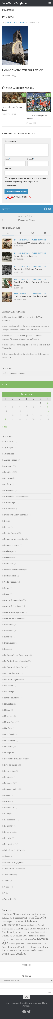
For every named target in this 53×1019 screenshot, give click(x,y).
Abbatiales (7, 914)
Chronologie (9, 502)
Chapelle (40, 917)
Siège (6, 856)
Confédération (10, 924)
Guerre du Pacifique (12, 606)
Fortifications (10, 575)
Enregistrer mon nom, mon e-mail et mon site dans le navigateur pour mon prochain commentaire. (26, 181)
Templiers (8, 874)
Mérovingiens (14, 943)
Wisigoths (8, 899)
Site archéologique (12, 862)
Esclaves (8, 557)
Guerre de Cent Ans (12, 935)
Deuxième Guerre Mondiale (16, 514)
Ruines (5, 950)
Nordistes (31, 944)
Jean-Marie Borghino (14, 3)
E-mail (30, 159)
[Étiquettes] (45, 233)
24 (6, 419)
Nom (7, 159)
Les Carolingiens (11, 673)
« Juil (4, 426)
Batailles (26, 240)
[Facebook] (45, 209)
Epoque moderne (11, 545)
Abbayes (17, 914)
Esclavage (8, 551)
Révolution (9, 844)
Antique (36, 914)
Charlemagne (7, 922)
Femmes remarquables (14, 569)
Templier (40, 950)
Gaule (6, 588)
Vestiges (20, 954)
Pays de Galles (10, 764)
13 (49, 95)
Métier (7, 710)
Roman (47, 944)
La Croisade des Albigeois (15, 661)
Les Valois (8, 685)
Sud (20, 950)
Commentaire (11, 141)
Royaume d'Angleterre (18, 946)
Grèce (6, 594)
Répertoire (9, 832)
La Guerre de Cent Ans (14, 667)
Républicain (13, 950)
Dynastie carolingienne (28, 925)
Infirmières (9, 642)
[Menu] (50, 3)
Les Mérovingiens (12, 679)
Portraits (8, 783)
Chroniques (9, 490)
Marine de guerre (11, 697)
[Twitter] (49, 209)
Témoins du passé (12, 868)
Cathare (7, 484)
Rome (4, 947)
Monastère (31, 939)
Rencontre (9, 825)
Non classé (9, 734)
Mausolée (8, 703)
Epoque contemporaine (14, 539)
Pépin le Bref (10, 771)
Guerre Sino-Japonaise (14, 612)
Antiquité (8, 466)
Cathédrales (28, 917)
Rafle (6, 813)
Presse (7, 795)
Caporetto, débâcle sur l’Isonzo (28, 269)
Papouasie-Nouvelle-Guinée (16, 758)
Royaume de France (40, 946)
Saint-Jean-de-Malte (13, 850)
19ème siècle (9, 453)
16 (47, 411)
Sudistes (26, 950)
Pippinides (8, 777)
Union (5, 953)
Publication (9, 807)
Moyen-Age (9, 722)
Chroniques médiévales (14, 496)
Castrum (8, 478)
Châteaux (31, 921)
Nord (23, 943)
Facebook (26, 965)
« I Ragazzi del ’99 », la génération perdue (32, 243)
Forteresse (23, 932)
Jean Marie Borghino (15, 22)
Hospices (8, 636)
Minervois (8, 716)
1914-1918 (17, 240)
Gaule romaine (41, 932)
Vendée (12, 954)
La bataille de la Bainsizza (25, 256)
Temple (33, 950)
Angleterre (26, 914)
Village (7, 886)
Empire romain (37, 928)
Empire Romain (11, 533)
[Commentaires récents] (32, 233)
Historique (9, 624)
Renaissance (9, 819)
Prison (7, 801)
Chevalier (19, 921)
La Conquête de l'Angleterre (16, 655)
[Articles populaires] (20, 233)
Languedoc (5, 940)
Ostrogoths (9, 752)
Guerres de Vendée (12, 618)
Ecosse (7, 520)
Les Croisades (17, 939)
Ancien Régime (10, 459)
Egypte (7, 527)
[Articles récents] (8, 233)
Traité (7, 880)
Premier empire (11, 789)
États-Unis (9, 563)
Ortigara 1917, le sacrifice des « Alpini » (31, 296)
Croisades (8, 508)
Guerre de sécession (13, 600)
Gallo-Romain (10, 581)
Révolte (7, 838)
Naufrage (8, 728)
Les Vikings (9, 691)
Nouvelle (42, 240)
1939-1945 (8, 447)
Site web (8, 168)
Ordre (37, 944)
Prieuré (42, 944)
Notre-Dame (9, 740)
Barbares (19, 917)
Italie (34, 240)
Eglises (18, 928)
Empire (26, 929)
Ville (6, 893)
